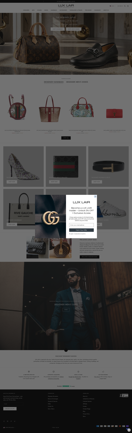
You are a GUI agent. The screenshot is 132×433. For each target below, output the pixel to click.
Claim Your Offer (81, 230)
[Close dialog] (95, 196)
